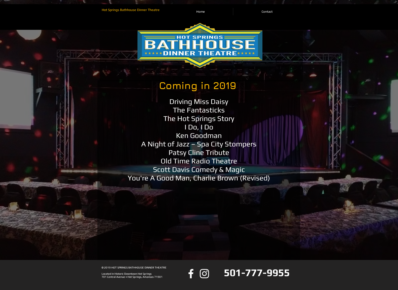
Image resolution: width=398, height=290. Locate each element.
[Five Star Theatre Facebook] (191, 273)
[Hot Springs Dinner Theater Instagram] (204, 273)
